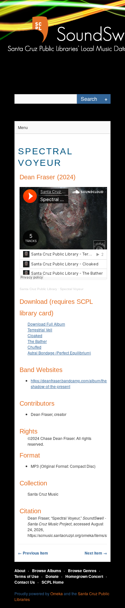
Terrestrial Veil (40, 329)
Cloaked (35, 335)
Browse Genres (82, 570)
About (19, 570)
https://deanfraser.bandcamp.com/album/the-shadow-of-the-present (69, 383)
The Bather (37, 341)
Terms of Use (26, 576)
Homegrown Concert (84, 576)
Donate (52, 576)
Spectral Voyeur (71, 289)
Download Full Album (46, 324)
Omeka (56, 593)
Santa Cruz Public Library (38, 289)
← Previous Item (33, 553)
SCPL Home (53, 582)
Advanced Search (106, 99)
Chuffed (34, 347)
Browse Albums (46, 570)
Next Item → (96, 553)
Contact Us (24, 582)
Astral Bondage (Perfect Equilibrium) (59, 352)
